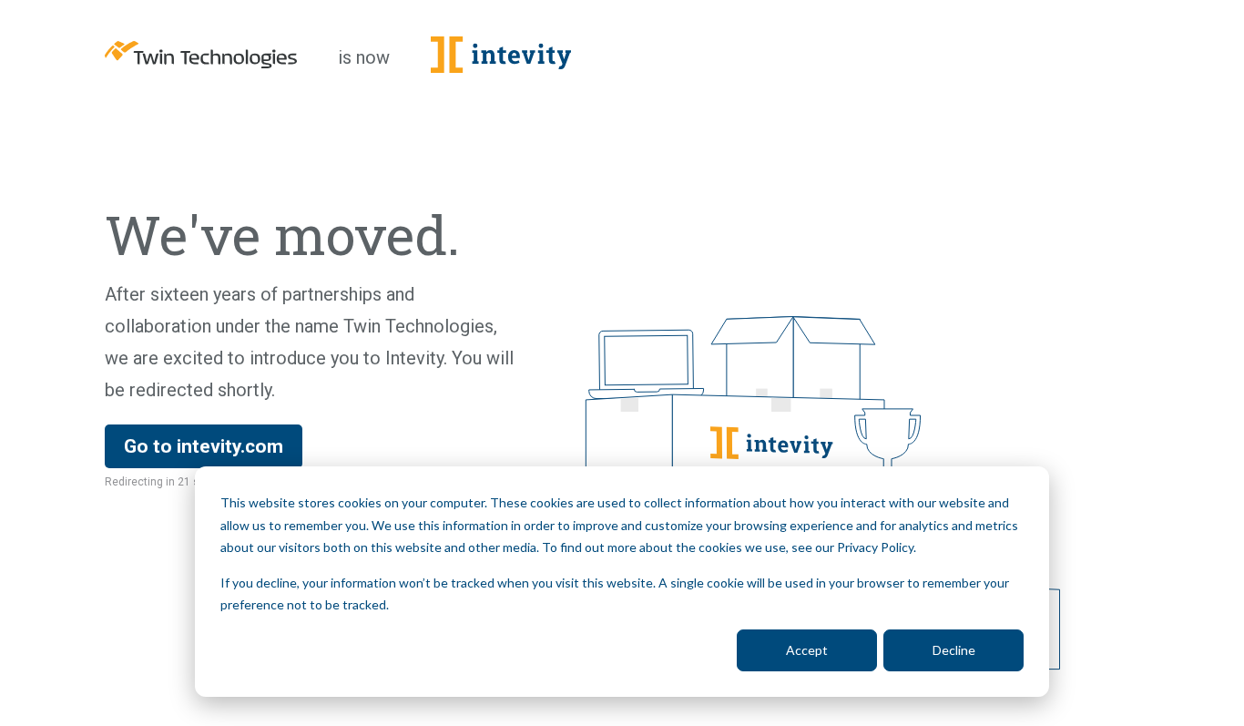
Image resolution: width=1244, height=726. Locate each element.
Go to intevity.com (203, 446)
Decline (954, 650)
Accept (807, 650)
